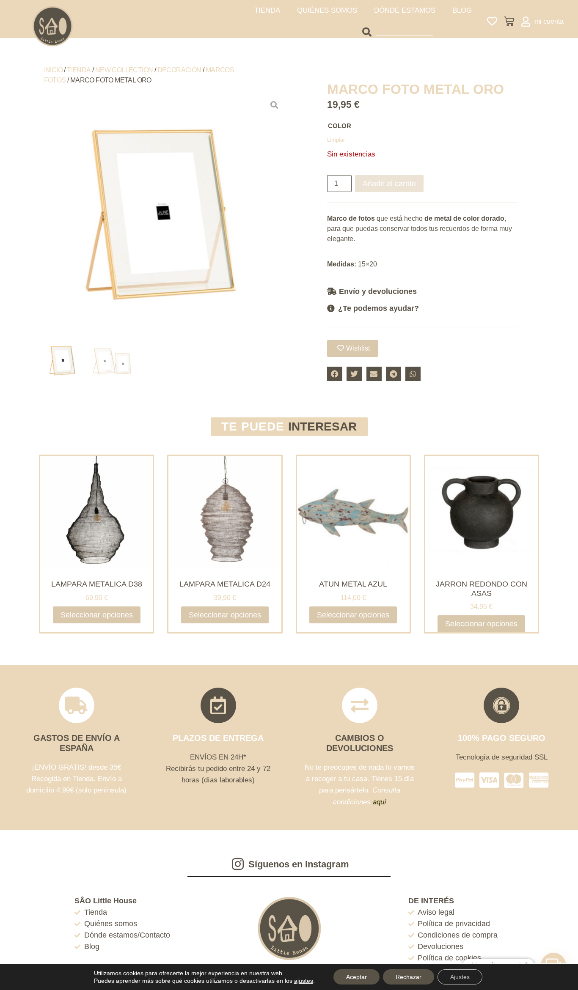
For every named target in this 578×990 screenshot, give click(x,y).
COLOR (339, 126)
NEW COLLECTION (124, 70)
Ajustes (460, 977)
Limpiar (336, 140)
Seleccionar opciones (97, 615)
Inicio (53, 70)
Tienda (79, 70)
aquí (379, 802)
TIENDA (267, 10)
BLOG (462, 10)
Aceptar (356, 977)
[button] (422, 291)
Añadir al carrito (389, 183)
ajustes (303, 980)
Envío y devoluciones (378, 291)
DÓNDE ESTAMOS (404, 10)
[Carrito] (509, 22)
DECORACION (179, 70)
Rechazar (408, 977)
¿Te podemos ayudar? (378, 308)
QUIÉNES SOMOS (327, 10)
